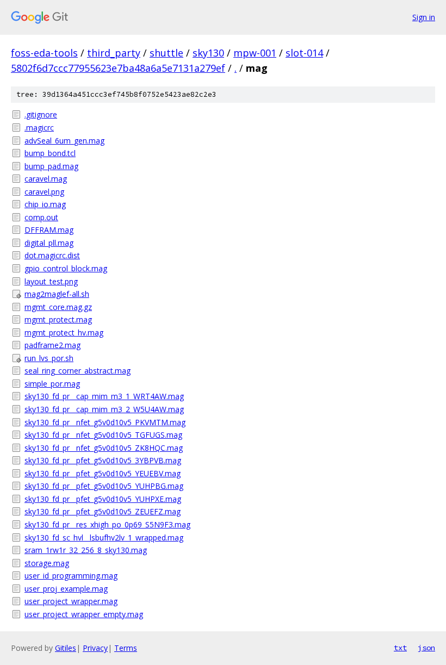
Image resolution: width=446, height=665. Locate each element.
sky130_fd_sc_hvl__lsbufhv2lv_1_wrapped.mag (103, 537)
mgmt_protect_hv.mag (63, 332)
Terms (125, 648)
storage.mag (46, 563)
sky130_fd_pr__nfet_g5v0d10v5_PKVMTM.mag (104, 422)
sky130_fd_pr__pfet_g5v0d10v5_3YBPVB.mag (102, 460)
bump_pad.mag (51, 166)
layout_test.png (51, 281)
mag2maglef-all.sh (56, 294)
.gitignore (40, 114)
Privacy (95, 648)
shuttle (166, 52)
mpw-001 (254, 52)
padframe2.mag (52, 345)
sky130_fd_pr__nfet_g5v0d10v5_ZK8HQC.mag (103, 448)
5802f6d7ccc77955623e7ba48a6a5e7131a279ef (118, 67)
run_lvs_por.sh (48, 358)
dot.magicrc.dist (52, 255)
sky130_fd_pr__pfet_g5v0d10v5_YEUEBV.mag (102, 473)
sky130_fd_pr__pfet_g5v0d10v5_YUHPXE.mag (102, 499)
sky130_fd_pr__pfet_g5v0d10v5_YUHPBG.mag (103, 486)
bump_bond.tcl (50, 153)
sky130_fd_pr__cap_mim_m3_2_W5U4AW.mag (104, 409)
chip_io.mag (45, 204)
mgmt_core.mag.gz (58, 307)
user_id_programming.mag (70, 575)
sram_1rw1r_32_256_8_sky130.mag (85, 550)
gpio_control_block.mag (65, 268)
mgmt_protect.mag (58, 319)
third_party (113, 52)
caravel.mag (45, 178)
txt (400, 647)
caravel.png (44, 192)
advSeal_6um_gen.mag (64, 140)
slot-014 (304, 52)
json (426, 647)
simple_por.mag (52, 383)
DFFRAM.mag (48, 230)
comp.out (41, 217)
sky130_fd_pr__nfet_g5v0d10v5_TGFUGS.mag (103, 435)
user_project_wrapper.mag (70, 601)
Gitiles (65, 648)
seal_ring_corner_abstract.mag (77, 370)
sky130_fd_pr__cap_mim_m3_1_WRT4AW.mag (104, 396)
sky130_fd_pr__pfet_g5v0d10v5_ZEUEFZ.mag (102, 511)
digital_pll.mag (48, 243)
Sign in (423, 17)
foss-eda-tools (44, 52)
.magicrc (39, 127)
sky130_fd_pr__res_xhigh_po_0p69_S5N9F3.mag (107, 524)
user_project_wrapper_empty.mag (83, 614)
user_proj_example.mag (66, 588)
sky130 (208, 52)
